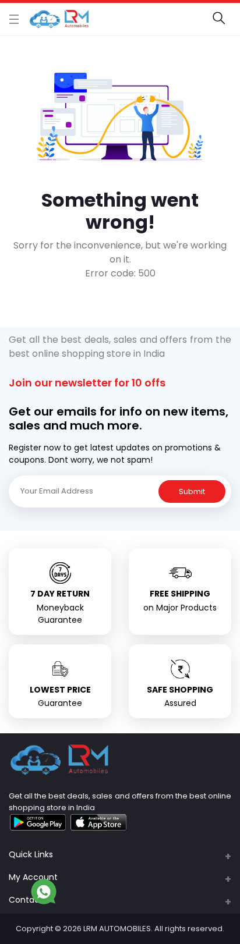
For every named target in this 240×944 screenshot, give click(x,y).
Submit (192, 491)
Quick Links (31, 854)
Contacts (28, 900)
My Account (33, 877)
